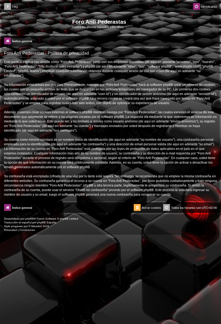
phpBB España (46, 222)
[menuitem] (11, 7)
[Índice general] (37, 23)
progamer (17, 226)
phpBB (29, 218)
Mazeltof (36, 226)
